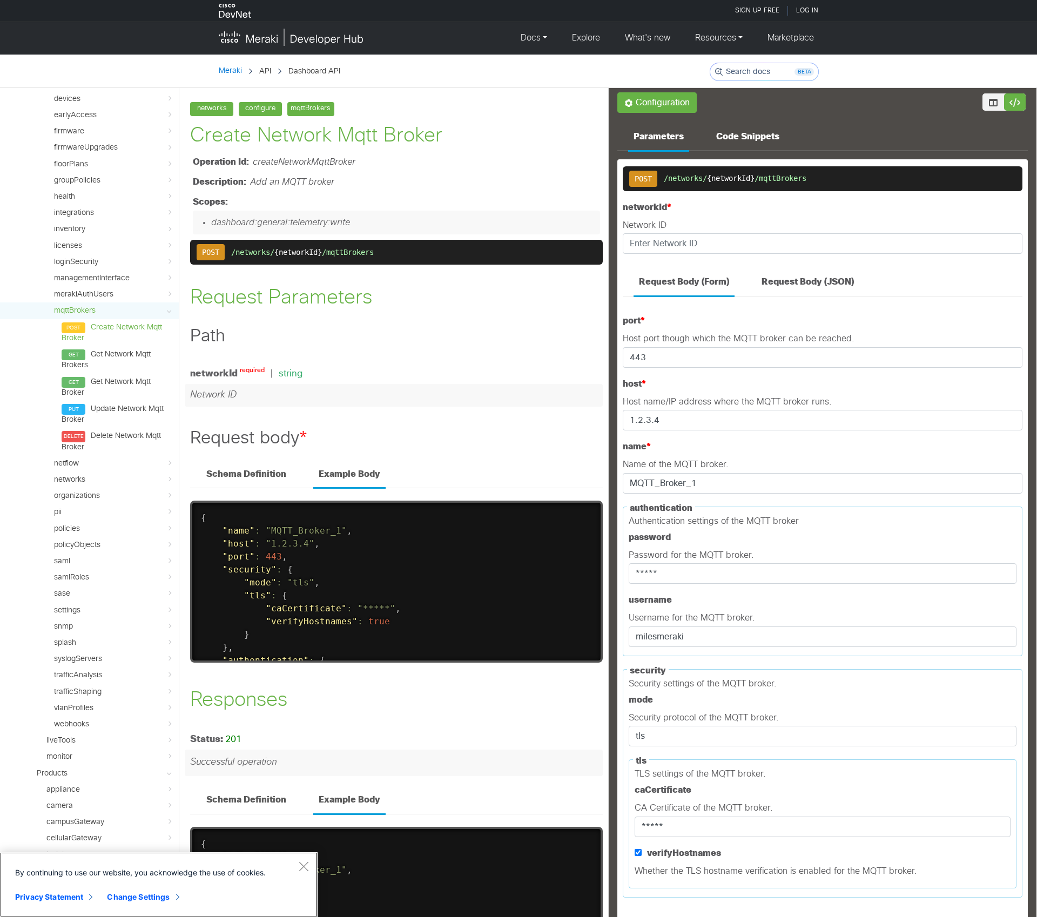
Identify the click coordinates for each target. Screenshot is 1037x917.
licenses (68, 246)
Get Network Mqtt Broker (106, 387)
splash (65, 642)
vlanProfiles (73, 708)
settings (67, 610)
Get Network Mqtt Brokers (106, 359)
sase (62, 593)
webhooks (71, 724)
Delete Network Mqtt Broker (111, 441)
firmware (69, 131)
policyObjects (77, 545)
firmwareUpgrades (86, 147)
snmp (63, 626)
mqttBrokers (75, 310)
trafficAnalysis (78, 675)
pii (58, 512)
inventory (69, 229)
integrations (74, 213)
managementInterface (92, 278)
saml (62, 561)
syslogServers (78, 659)
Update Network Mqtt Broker (113, 414)
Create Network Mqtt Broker (112, 332)
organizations (77, 496)
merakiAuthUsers (83, 294)
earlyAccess (75, 115)
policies (67, 528)
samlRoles (71, 577)
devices (67, 99)
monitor (59, 756)
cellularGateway (74, 838)
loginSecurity (76, 262)
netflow (66, 463)
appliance (63, 789)
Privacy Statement (49, 896)
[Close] (303, 866)
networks (69, 479)
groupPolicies (77, 180)
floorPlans (71, 164)
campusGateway (75, 822)
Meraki (230, 71)
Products (52, 773)
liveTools (61, 740)
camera (59, 806)
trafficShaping (78, 692)
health (64, 196)
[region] (159, 884)
